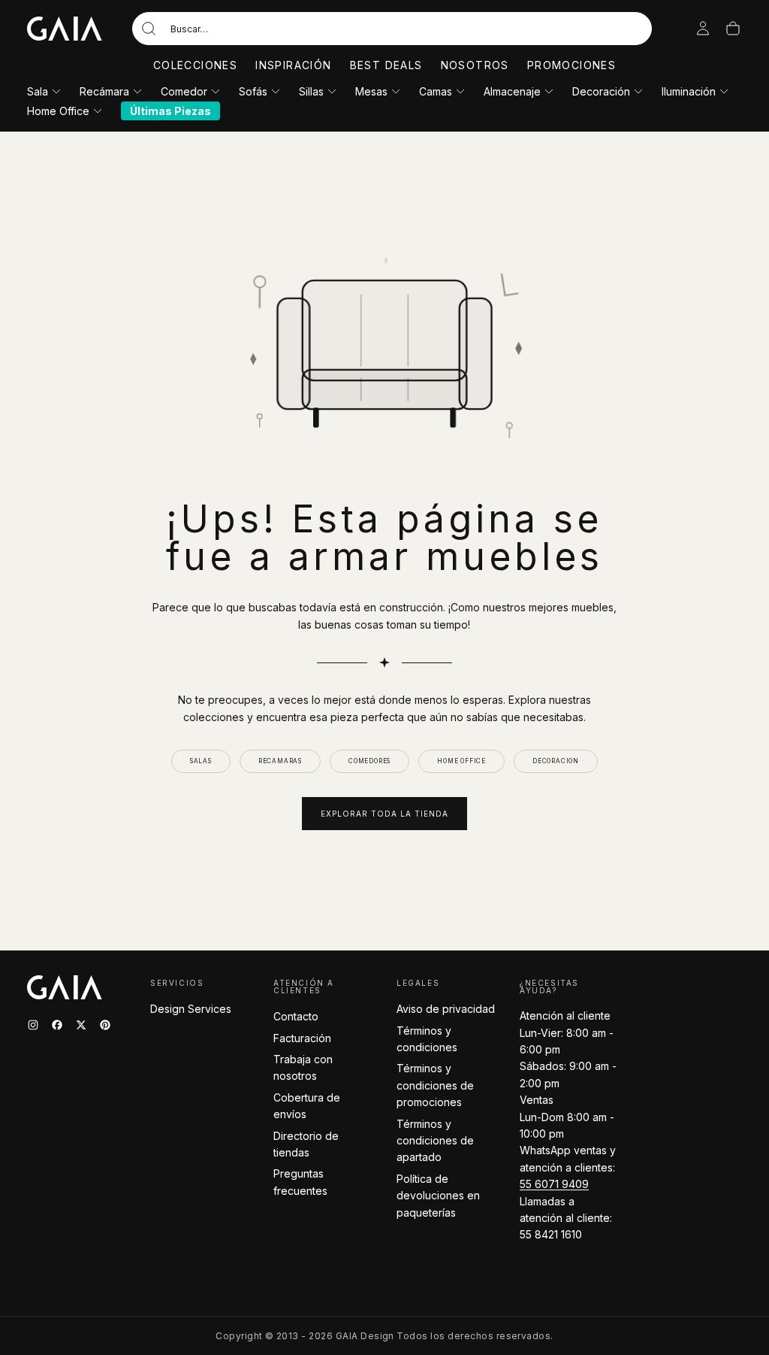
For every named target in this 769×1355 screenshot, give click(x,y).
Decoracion (555, 761)
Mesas (371, 91)
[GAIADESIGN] (64, 29)
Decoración (601, 91)
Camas (435, 91)
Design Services (190, 1008)
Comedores (369, 761)
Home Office (58, 111)
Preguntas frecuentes (300, 1181)
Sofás (253, 91)
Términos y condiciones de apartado (435, 1140)
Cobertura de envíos (306, 1105)
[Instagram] (33, 1025)
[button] (392, 28)
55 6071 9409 (554, 1184)
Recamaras (280, 761)
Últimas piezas (170, 111)
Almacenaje (512, 91)
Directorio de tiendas (306, 1144)
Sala (37, 91)
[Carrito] (733, 29)
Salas (201, 761)
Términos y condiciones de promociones (435, 1085)
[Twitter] (81, 1025)
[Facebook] (57, 1025)
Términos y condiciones (427, 1038)
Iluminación (689, 91)
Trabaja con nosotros (303, 1067)
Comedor (184, 91)
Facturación (302, 1038)
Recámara (104, 91)
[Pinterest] (105, 1025)
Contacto (295, 1016)
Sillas (311, 91)
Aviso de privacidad (446, 1008)
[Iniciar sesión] (703, 29)
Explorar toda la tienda (384, 813)
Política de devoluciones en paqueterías (438, 1195)
